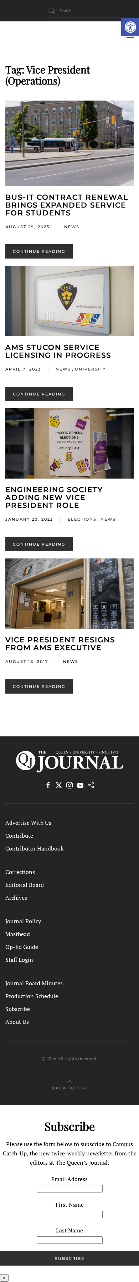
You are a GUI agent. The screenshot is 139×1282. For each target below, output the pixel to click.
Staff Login (19, 960)
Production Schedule (31, 996)
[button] (130, 27)
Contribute (19, 835)
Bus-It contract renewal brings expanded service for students (66, 205)
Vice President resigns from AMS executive (60, 643)
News (71, 226)
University (90, 369)
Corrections (20, 872)
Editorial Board (24, 885)
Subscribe (17, 1009)
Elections (82, 519)
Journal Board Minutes (34, 983)
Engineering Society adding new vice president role (54, 497)
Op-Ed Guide (21, 947)
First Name (70, 1205)
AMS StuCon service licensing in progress (58, 351)
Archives (16, 898)
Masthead (17, 934)
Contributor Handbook (34, 848)
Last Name (69, 1230)
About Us (17, 1022)
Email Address (69, 1179)
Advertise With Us (28, 823)
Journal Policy (23, 921)
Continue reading (39, 251)
